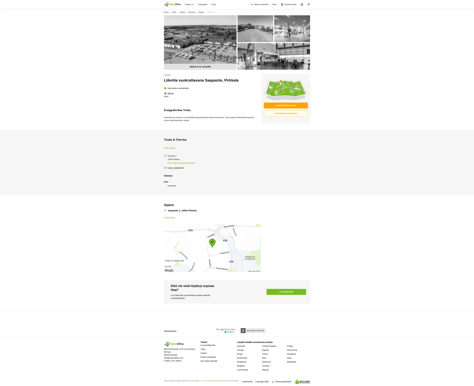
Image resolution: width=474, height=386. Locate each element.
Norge (239, 354)
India (289, 358)
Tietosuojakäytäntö (207, 381)
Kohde (174, 12)
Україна (265, 370)
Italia (264, 358)
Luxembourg (242, 370)
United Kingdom (269, 346)
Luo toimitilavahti (207, 345)
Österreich (266, 362)
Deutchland (242, 358)
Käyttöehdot (222, 381)
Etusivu (166, 12)
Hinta (274, 4)
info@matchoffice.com (173, 358)
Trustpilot (167, 318)
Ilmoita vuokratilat (261, 4)
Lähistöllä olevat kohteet (286, 113)
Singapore (291, 354)
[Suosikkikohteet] (308, 4)
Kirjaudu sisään (290, 4)
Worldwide (291, 362)
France (265, 354)
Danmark (241, 346)
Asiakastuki (202, 4)
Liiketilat (182, 12)
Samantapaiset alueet (286, 105)
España (265, 350)
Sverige (240, 350)
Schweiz (266, 366)
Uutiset (203, 353)
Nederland (241, 362)
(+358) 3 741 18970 (172, 361)
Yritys (213, 4)
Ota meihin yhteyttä (208, 361)
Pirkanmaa (191, 12)
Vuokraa (188, 4)
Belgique (241, 366)
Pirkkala (201, 12)
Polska (290, 346)
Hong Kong (292, 350)
